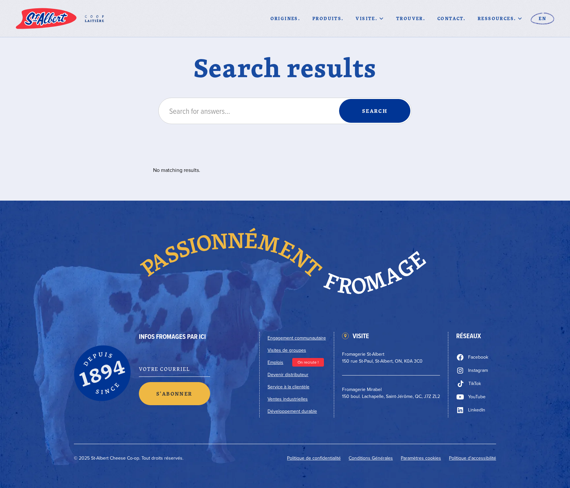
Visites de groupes (287, 350)
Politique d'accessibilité (472, 458)
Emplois (275, 362)
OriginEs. (285, 18)
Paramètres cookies (421, 458)
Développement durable (292, 411)
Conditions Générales (371, 458)
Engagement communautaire (297, 338)
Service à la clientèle (288, 386)
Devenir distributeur (288, 374)
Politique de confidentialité (314, 458)
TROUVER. (410, 18)
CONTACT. (451, 18)
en (542, 18)
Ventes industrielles (288, 399)
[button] (370, 18)
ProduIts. (328, 18)
